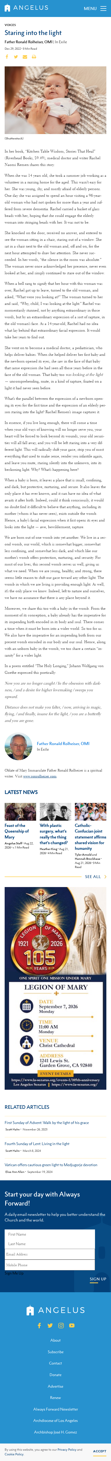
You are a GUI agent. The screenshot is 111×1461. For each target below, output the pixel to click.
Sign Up (98, 1279)
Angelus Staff (13, 843)
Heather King (48, 849)
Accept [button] (99, 1451)
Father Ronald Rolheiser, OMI (28, 41)
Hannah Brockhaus (87, 859)
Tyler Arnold (83, 854)
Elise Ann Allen (14, 1172)
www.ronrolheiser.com (40, 776)
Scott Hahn (12, 1129)
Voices (10, 25)
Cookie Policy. (14, 1454)
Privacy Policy (67, 1450)
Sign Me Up (14, 1273)
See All (93, 876)
